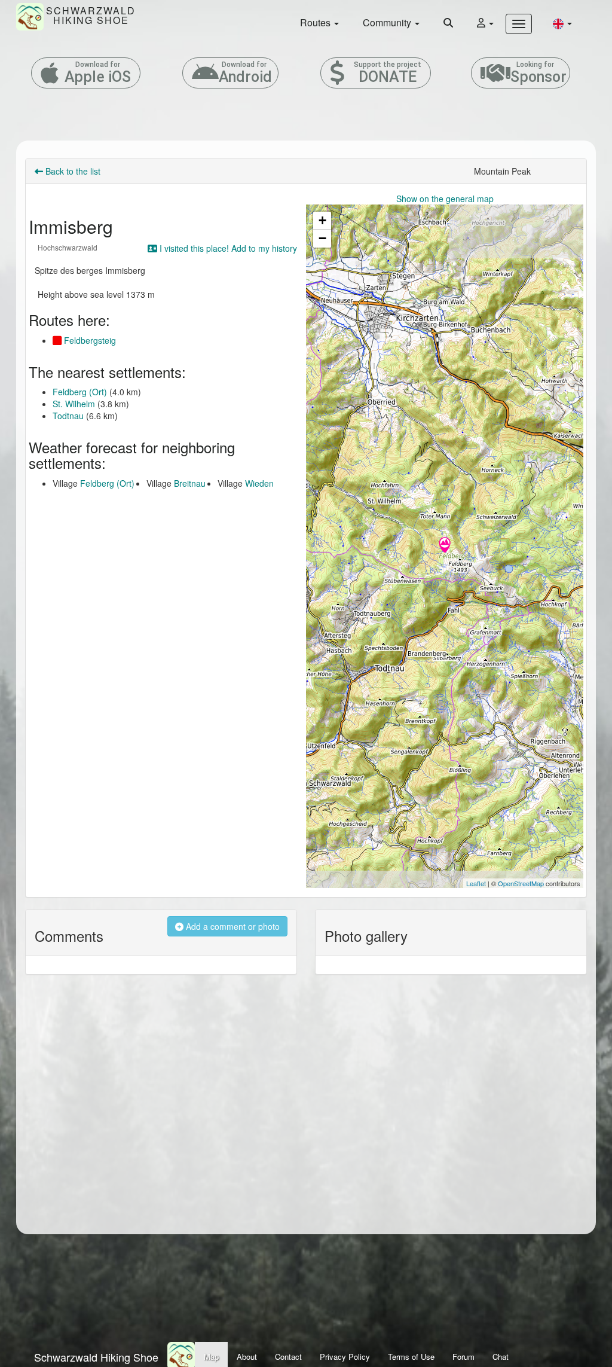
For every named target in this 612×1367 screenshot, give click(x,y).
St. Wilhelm (74, 404)
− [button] (322, 238)
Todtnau (68, 416)
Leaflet (476, 883)
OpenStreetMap (521, 883)
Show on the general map (445, 199)
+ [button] (322, 220)
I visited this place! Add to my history (227, 248)
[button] (562, 23)
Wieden (259, 483)
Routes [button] (316, 22)
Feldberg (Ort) (80, 392)
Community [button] (388, 22)
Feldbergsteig (89, 340)
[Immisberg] (445, 546)
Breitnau (190, 483)
